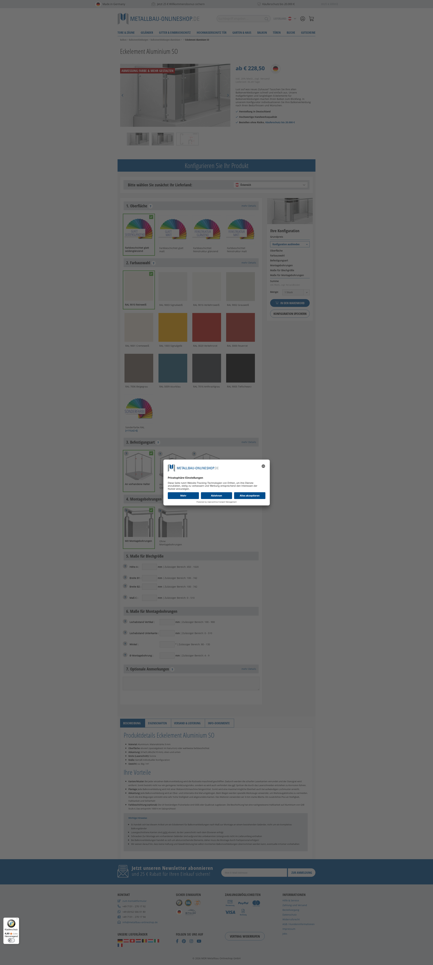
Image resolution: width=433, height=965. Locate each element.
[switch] (11, 940)
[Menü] (17, 920)
